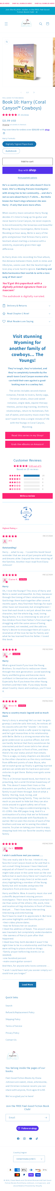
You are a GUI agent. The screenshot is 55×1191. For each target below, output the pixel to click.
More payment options (27, 177)
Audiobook (11, 150)
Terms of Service (14, 1026)
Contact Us (11, 1039)
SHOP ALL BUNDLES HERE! (22, 3)
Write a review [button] (27, 495)
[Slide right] (34, 92)
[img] (9, 536)
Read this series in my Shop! (27, 435)
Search (9, 1005)
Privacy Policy (12, 1032)
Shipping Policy (13, 1019)
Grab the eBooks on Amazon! (27, 444)
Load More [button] (27, 984)
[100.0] (26, 512)
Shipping (5, 125)
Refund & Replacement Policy (20, 1012)
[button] (6, 23)
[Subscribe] (45, 1117)
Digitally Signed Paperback (19, 144)
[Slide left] (21, 92)
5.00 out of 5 (35, 466)
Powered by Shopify (33, 1186)
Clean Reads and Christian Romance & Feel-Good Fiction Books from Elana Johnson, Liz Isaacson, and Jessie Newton (28, 1183)
